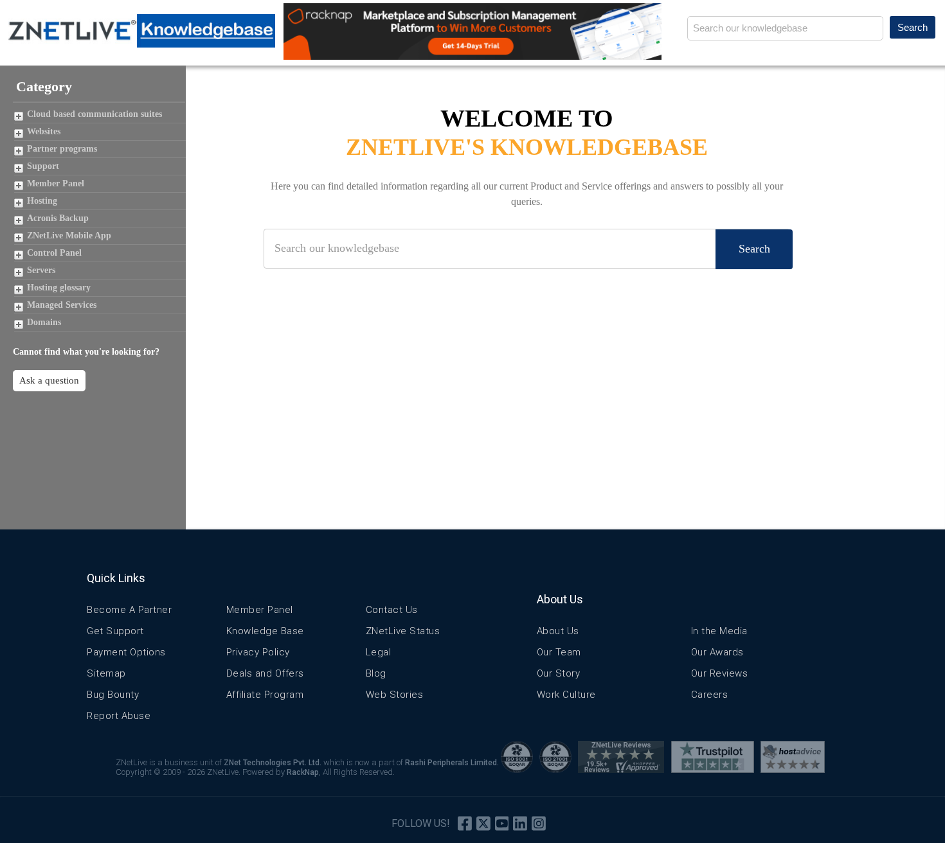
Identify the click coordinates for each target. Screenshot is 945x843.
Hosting (42, 201)
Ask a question (49, 380)
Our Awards (717, 652)
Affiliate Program (265, 694)
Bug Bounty (113, 694)
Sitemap (106, 673)
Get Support (115, 631)
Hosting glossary (59, 287)
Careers (709, 694)
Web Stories (395, 694)
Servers (41, 270)
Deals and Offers (265, 673)
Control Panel (54, 253)
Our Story (558, 673)
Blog (376, 673)
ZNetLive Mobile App (69, 235)
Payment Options (126, 652)
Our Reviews (719, 673)
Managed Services (61, 305)
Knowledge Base (265, 631)
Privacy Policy (258, 652)
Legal (379, 652)
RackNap (303, 772)
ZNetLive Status (403, 631)
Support (43, 166)
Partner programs (62, 149)
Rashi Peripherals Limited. (452, 762)
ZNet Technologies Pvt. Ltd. (272, 762)
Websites (43, 131)
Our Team (559, 652)
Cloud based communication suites (94, 114)
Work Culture (566, 694)
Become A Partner (129, 610)
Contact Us (392, 610)
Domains (44, 322)
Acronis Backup (58, 218)
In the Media (719, 631)
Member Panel (55, 183)
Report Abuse (118, 716)
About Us (558, 631)
